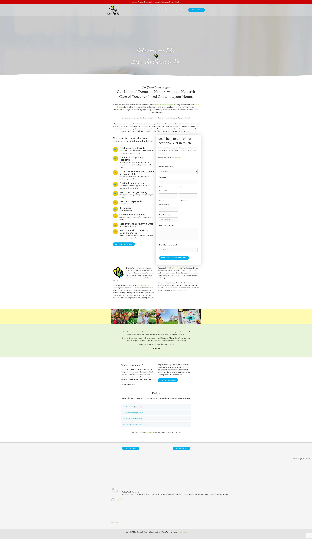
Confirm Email (183, 200)
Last (180, 186)
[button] (142, 10)
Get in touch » (176, 158)
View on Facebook (114, 522)
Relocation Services (175, 268)
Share (115, 525)
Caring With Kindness (121, 499)
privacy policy (182, 532)
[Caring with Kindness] (113, 10)
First (160, 186)
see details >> (176, 2)
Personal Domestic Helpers (164, 105)
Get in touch (149, 432)
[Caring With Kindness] (116, 490)
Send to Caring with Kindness (174, 258)
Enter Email (162, 200)
